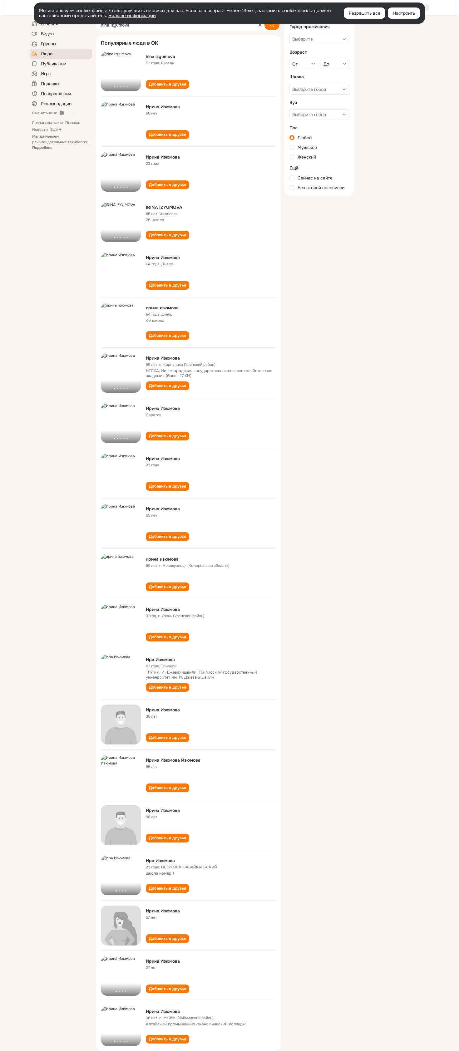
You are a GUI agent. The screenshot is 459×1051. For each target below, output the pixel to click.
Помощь (72, 122)
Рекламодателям (47, 122)
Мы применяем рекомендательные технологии (60, 142)
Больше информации (132, 15)
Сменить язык (44, 113)
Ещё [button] (54, 129)
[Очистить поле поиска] (260, 25)
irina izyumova (160, 56)
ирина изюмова (162, 308)
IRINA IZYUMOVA (164, 207)
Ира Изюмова (160, 659)
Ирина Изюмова (163, 107)
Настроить (404, 13)
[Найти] (271, 25)
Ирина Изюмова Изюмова (173, 760)
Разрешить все (364, 13)
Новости (40, 129)
